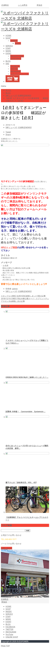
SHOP (8, 38)
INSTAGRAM (15, 71)
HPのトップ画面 (9, 247)
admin (15, 288)
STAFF (8, 48)
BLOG (8, 61)
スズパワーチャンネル (19, 74)
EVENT (8, 53)
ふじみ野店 (22, 5)
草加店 (39, 5)
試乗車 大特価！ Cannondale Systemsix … (25, 411)
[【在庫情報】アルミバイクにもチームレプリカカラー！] (27, 512)
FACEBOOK (15, 66)
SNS (7, 63)
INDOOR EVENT (17, 56)
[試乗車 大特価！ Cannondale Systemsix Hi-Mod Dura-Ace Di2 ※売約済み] (27, 383)
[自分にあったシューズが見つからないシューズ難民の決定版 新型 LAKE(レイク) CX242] (27, 417)
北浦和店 (5, 5)
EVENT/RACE (15, 58)
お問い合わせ (6, 548)
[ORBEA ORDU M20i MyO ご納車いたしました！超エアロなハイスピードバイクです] (27, 348)
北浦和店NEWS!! (25, 127)
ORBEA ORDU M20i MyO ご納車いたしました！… (27, 377)
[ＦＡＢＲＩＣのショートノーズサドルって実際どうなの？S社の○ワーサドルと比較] (27, 311)
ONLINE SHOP (12, 637)
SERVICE (9, 46)
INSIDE (18, 43)
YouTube (9, 634)
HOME (8, 35)
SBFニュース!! (11, 127)
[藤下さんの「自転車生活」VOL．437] (27, 453)
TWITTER (14, 68)
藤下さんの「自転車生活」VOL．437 (21, 482)
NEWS (8, 51)
